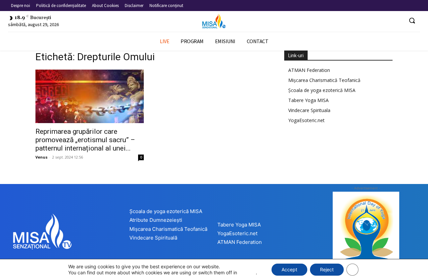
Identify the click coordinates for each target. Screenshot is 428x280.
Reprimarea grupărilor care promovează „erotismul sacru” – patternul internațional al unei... (85, 139)
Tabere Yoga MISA (308, 100)
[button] (412, 20)
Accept (289, 269)
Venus (41, 157)
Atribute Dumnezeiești (155, 220)
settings (247, 272)
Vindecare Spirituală (153, 238)
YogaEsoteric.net (306, 120)
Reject (327, 269)
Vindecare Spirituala (309, 110)
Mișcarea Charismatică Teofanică (324, 80)
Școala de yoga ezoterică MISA (321, 90)
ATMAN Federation (309, 70)
